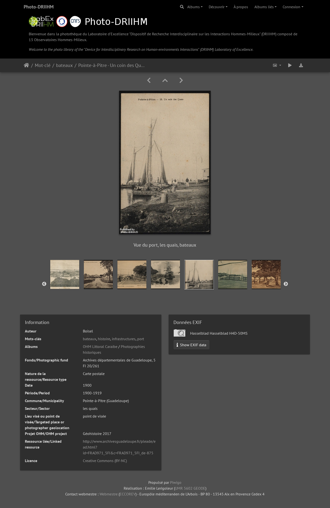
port (140, 338)
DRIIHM (268, 33)
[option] (64, 274)
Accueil (26, 65)
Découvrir (216, 6)
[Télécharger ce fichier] (301, 65)
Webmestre (109, 494)
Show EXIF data (192, 344)
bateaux (64, 65)
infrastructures (124, 338)
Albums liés (264, 6)
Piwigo (175, 482)
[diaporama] (289, 65)
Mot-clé (42, 65)
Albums (193, 6)
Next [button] (285, 284)
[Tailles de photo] (276, 65)
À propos (241, 6)
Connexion (291, 6)
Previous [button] (44, 284)
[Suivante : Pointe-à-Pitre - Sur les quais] (181, 80)
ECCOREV (128, 494)
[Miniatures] (165, 80)
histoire (104, 338)
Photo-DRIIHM (39, 7)
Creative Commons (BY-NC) (105, 460)
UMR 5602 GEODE (190, 488)
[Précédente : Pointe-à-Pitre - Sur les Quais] (149, 80)
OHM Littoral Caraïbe (100, 346)
